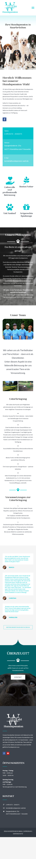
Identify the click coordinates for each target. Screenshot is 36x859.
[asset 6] (25, 386)
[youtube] (7, 753)
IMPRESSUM (28, 831)
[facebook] (4, 119)
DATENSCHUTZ (18, 833)
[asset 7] (10, 386)
